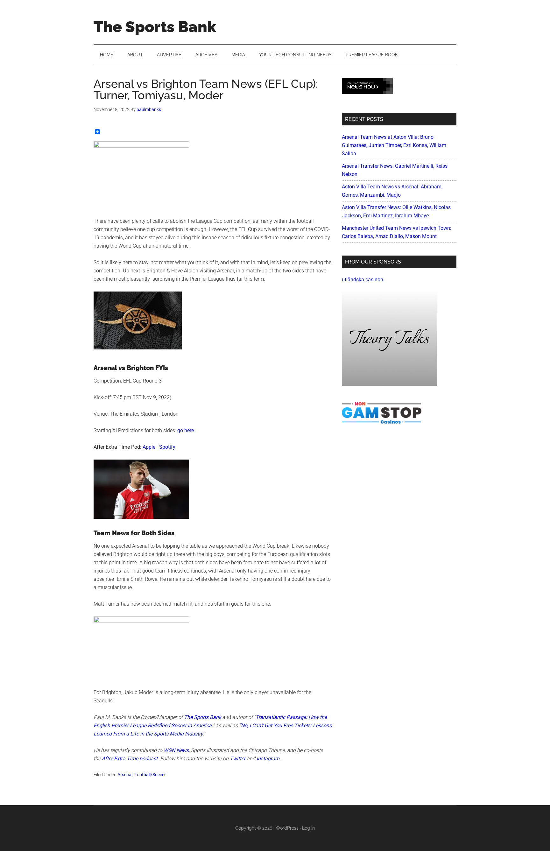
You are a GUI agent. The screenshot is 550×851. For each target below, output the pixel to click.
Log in (308, 828)
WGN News (176, 750)
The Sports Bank (155, 27)
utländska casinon (362, 280)
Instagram (268, 759)
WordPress (287, 828)
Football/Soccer (150, 774)
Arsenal (124, 774)
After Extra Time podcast (130, 759)
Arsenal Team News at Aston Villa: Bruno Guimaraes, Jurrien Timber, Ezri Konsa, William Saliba (394, 145)
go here (185, 430)
